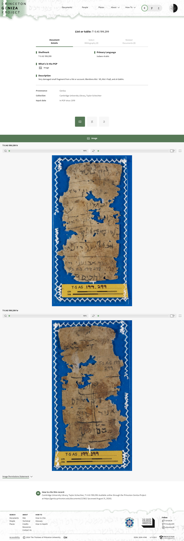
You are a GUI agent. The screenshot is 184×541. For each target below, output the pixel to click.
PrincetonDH (169, 524)
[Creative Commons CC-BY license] (65, 537)
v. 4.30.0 (153, 537)
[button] (14, 9)
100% (85, 151)
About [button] (113, 7)
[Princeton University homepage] (166, 537)
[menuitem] (64, 8)
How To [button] (128, 7)
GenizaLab (168, 521)
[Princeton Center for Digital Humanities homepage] (150, 522)
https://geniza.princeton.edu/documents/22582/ (65, 498)
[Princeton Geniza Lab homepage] (131, 522)
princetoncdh (169, 527)
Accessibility (15, 537)
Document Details (54, 41)
